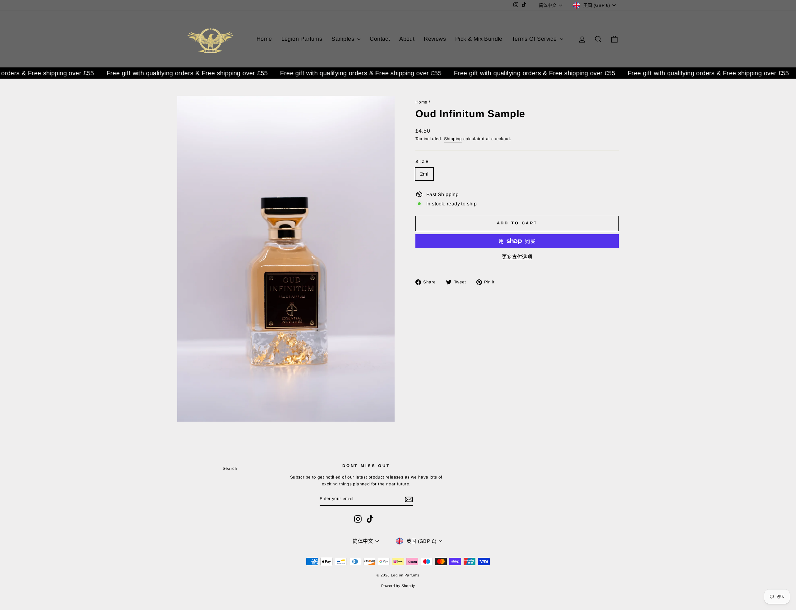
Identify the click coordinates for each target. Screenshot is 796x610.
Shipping (453, 138)
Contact (380, 39)
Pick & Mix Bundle (478, 39)
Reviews (435, 39)
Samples (343, 39)
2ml (424, 174)
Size (422, 161)
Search (230, 468)
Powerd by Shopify (398, 586)
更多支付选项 (517, 256)
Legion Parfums (301, 39)
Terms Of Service (535, 39)
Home (264, 39)
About (406, 39)
